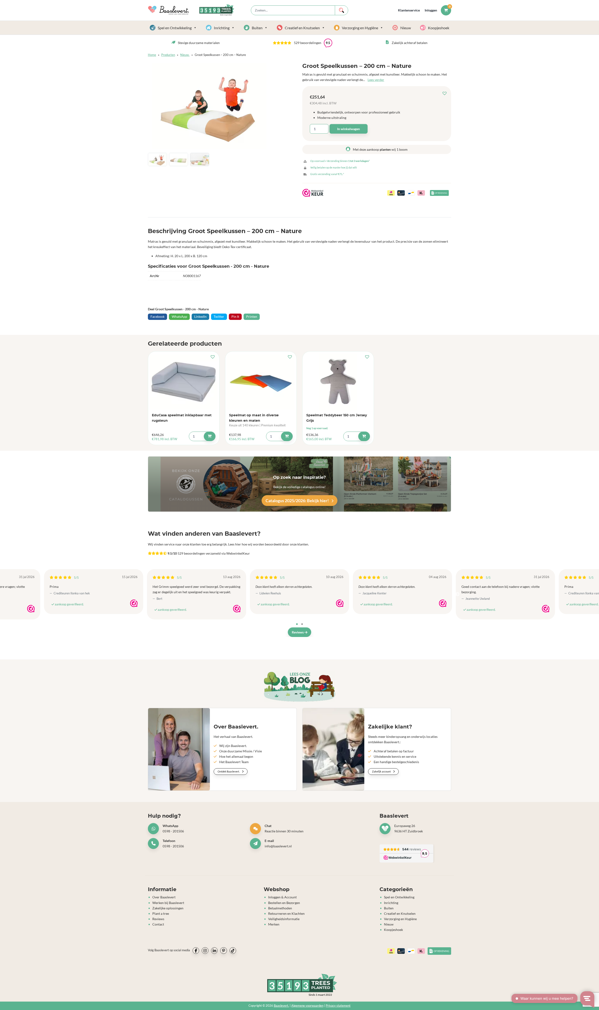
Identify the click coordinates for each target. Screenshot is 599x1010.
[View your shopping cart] (446, 10)
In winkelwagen (348, 129)
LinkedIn (200, 316)
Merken (273, 924)
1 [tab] (297, 624)
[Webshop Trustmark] (31, 608)
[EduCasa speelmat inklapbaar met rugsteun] (183, 381)
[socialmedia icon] (196, 950)
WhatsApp (179, 316)
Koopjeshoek (438, 28)
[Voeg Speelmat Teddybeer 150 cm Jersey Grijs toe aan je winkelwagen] (364, 436)
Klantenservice (409, 10)
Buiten (257, 28)
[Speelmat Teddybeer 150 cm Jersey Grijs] (338, 381)
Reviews (298, 632)
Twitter (219, 316)
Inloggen (431, 10)
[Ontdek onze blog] (299, 686)
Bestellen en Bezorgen (284, 903)
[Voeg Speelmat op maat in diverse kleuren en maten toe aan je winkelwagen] (287, 436)
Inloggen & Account (282, 897)
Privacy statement (338, 1005)
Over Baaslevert (163, 897)
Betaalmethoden (280, 908)
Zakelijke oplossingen (167, 908)
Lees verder (376, 80)
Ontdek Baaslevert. (229, 771)
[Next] (457, 594)
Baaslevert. (281, 1005)
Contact (158, 924)
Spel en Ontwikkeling (175, 28)
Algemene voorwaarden (307, 1005)
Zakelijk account (381, 771)
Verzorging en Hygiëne (360, 28)
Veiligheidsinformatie (284, 919)
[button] (445, 93)
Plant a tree (160, 913)
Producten (168, 55)
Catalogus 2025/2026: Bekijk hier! (297, 500)
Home (152, 55)
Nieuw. (185, 55)
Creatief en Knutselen (302, 28)
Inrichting (222, 28)
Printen (251, 316)
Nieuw (405, 28)
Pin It (235, 316)
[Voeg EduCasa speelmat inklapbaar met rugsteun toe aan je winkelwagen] (209, 436)
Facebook (157, 316)
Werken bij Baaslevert (168, 903)
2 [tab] (302, 624)
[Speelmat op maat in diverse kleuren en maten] (260, 381)
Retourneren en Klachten (286, 913)
